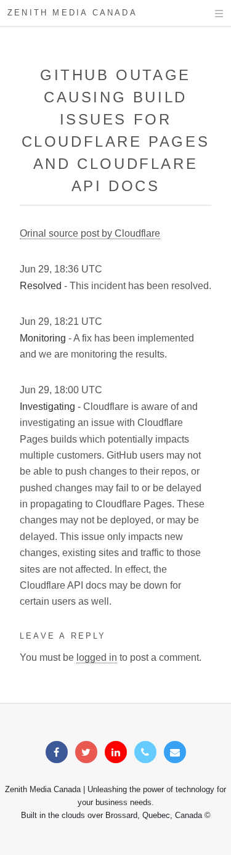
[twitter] (86, 752)
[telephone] (145, 752)
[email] (175, 752)
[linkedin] (116, 752)
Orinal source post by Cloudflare (90, 233)
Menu (207, 13)
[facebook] (57, 752)
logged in (96, 657)
